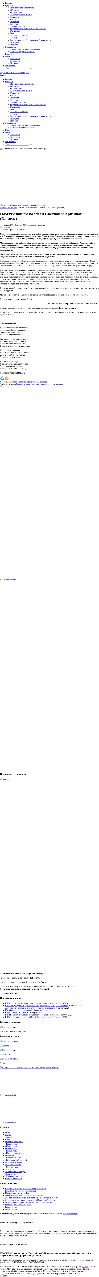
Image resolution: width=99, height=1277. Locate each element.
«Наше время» (11, 1144)
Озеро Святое (11, 1209)
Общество (4, 1046)
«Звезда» (9, 1137)
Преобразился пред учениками (18, 1010)
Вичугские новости (13, 1178)
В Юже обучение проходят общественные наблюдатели (29, 1003)
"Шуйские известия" (14, 1176)
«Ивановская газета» (14, 1141)
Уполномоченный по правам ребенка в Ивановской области (31, 1198)
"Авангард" (10, 1169)
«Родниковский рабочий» (16, 1160)
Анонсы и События (8, 208)
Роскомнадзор (11, 1207)
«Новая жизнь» (12, 1148)
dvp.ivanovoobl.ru (70, 1214)
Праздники (5, 1054)
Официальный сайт (8, 1095)
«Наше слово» (11, 1146)
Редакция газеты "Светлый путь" (14, 72)
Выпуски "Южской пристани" (13, 1031)
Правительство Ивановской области (21, 1191)
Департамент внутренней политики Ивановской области (30, 1200)
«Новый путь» (11, 1151)
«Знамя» (9, 1139)
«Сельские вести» (13, 1165)
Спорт (3, 1063)
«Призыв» (9, 1155)
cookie (85, 1266)
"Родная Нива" (11, 1174)
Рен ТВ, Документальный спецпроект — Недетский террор (31, 1015)
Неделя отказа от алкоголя (16, 1012)
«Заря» (8, 1135)
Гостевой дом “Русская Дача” (18, 1205)
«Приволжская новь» (14, 1153)
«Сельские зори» (12, 1167)
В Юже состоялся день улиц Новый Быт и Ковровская (29, 1017)
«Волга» (9, 1132)
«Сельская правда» (13, 1162)
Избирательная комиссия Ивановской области (25, 1188)
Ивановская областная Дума (17, 1193)
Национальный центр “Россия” (45, 1067)
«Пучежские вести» (14, 1158)
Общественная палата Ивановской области (24, 1195)
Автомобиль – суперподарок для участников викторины (30, 1008)
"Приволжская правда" (15, 1171)
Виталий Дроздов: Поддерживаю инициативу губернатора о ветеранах (36, 1005)
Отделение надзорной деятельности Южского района (28, 1202)
